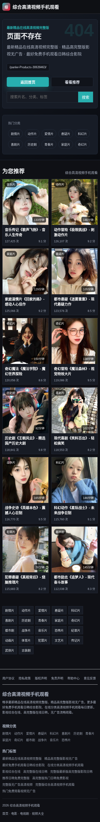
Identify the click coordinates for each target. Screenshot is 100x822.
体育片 (26, 640)
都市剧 (9, 630)
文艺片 (59, 640)
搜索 (85, 97)
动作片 (32, 134)
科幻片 (82, 134)
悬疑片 (65, 134)
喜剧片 (15, 144)
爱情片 (48, 134)
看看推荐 (72, 82)
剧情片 (15, 134)
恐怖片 (59, 630)
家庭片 (65, 144)
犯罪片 (42, 640)
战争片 (26, 630)
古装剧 (26, 650)
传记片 (75, 640)
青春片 (48, 144)
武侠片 (9, 650)
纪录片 (75, 630)
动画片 (9, 640)
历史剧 (32, 144)
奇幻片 (82, 144)
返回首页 (27, 82)
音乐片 (42, 630)
